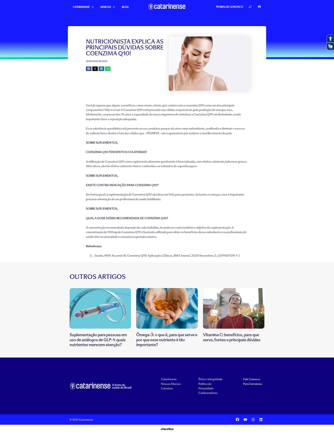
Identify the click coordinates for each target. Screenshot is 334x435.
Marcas (105, 7)
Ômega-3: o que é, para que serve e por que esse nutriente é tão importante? (166, 339)
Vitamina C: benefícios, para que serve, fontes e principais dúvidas (231, 337)
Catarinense (81, 7)
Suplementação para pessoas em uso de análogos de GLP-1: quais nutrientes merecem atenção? (98, 339)
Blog (125, 7)
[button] (89, 68)
